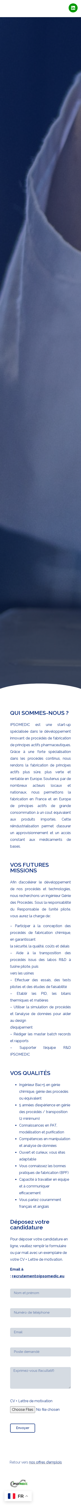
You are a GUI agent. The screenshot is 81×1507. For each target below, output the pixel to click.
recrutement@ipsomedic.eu (38, 1276)
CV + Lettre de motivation (31, 1401)
